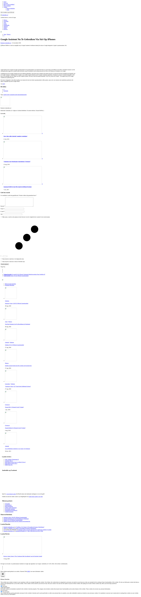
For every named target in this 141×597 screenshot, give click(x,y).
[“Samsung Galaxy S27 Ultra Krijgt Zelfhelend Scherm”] (11, 381)
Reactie (3, 206)
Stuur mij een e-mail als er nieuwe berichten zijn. (13, 261)
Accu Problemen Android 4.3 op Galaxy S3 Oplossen (17, 448)
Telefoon (6, 26)
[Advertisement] (38, 57)
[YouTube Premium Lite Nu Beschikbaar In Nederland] (11, 319)
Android (7, 342)
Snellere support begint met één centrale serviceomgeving (18, 365)
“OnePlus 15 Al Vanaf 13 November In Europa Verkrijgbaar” (30, 527)
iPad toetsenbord (9, 506)
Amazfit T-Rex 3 (9, 460)
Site (1, 214)
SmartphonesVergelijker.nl (11, 510)
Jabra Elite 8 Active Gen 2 (11, 463)
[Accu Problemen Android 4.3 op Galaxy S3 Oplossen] (11, 443)
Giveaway (7, 404)
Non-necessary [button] (4, 590)
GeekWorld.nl (8, 505)
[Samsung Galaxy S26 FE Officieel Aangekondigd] (11, 298)
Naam (2, 208)
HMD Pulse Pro (8, 464)
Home (5, 1)
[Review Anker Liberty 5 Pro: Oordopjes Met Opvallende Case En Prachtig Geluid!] (23, 553)
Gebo (5, 528)
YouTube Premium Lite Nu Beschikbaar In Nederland (17, 324)
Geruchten (6, 21)
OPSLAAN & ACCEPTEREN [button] (8, 594)
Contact (5, 7)
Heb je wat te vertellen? (9, 4)
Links (7, 9)
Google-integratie (18, 94)
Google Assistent (10, 94)
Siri (26, 94)
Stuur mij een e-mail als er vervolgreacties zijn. (13, 259)
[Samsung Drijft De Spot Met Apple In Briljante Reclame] (23, 184)
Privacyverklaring (10, 8)
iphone (23, 94)
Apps (5, 22)
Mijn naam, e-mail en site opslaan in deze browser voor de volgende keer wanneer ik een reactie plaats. (26, 217)
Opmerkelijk (6, 25)
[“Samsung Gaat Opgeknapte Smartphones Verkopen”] (23, 158)
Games (5, 24)
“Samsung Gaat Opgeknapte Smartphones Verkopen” (17, 161)
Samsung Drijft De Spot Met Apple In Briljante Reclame (18, 186)
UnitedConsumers (9, 511)
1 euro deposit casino (11, 494)
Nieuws (5, 20)
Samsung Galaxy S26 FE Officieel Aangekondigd (16, 303)
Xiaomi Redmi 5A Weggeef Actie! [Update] (15, 428)
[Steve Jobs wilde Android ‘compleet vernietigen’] (23, 133)
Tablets (5, 28)
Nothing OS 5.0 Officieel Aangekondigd (14, 345)
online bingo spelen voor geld (36, 496)
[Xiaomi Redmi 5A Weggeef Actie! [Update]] (11, 423)
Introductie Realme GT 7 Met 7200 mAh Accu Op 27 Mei (29, 531)
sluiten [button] (42, 571)
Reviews (6, 29)
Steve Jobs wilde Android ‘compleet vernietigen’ (15, 136)
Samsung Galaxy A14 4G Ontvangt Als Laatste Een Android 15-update (34, 529)
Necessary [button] (3, 584)
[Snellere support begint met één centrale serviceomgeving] (11, 360)
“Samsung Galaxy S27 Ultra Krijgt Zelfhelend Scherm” (18, 386)
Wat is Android (7, 5)
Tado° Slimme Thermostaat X (12, 459)
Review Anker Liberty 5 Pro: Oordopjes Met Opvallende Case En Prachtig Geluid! (23, 556)
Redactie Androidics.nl (6, 43)
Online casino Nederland (11, 507)
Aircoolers (7, 503)
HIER (28, 571)
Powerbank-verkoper (10, 509)
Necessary (4, 586)
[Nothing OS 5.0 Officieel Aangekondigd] (11, 340)
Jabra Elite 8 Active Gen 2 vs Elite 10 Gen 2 (15, 462)
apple (4, 94)
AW (4, 83)
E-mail (3, 211)
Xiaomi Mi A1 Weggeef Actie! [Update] (14, 407)
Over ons (6, 3)
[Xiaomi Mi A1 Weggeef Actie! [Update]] (11, 402)
